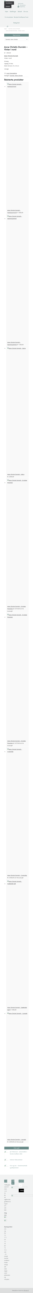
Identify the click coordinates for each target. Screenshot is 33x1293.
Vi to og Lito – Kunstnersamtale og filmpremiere (18, 1167)
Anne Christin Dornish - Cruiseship (17, 875)
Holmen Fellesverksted (16, 1160)
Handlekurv (9, 3)
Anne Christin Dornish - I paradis (16, 1139)
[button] (10, 73)
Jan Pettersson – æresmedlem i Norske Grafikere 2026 (18, 1153)
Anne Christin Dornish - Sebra (15, 474)
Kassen (8, 6)
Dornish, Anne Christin (16, 75)
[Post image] (6, 1153)
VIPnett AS (26, 1290)
